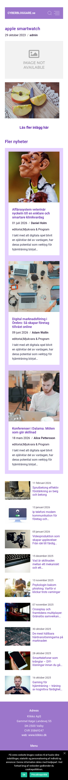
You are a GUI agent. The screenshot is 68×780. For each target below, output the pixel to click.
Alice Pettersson (44, 438)
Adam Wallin (40, 332)
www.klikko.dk (37, 735)
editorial (17, 229)
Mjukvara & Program (36, 229)
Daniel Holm (39, 223)
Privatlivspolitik (39, 774)
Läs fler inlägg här (34, 127)
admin (34, 35)
